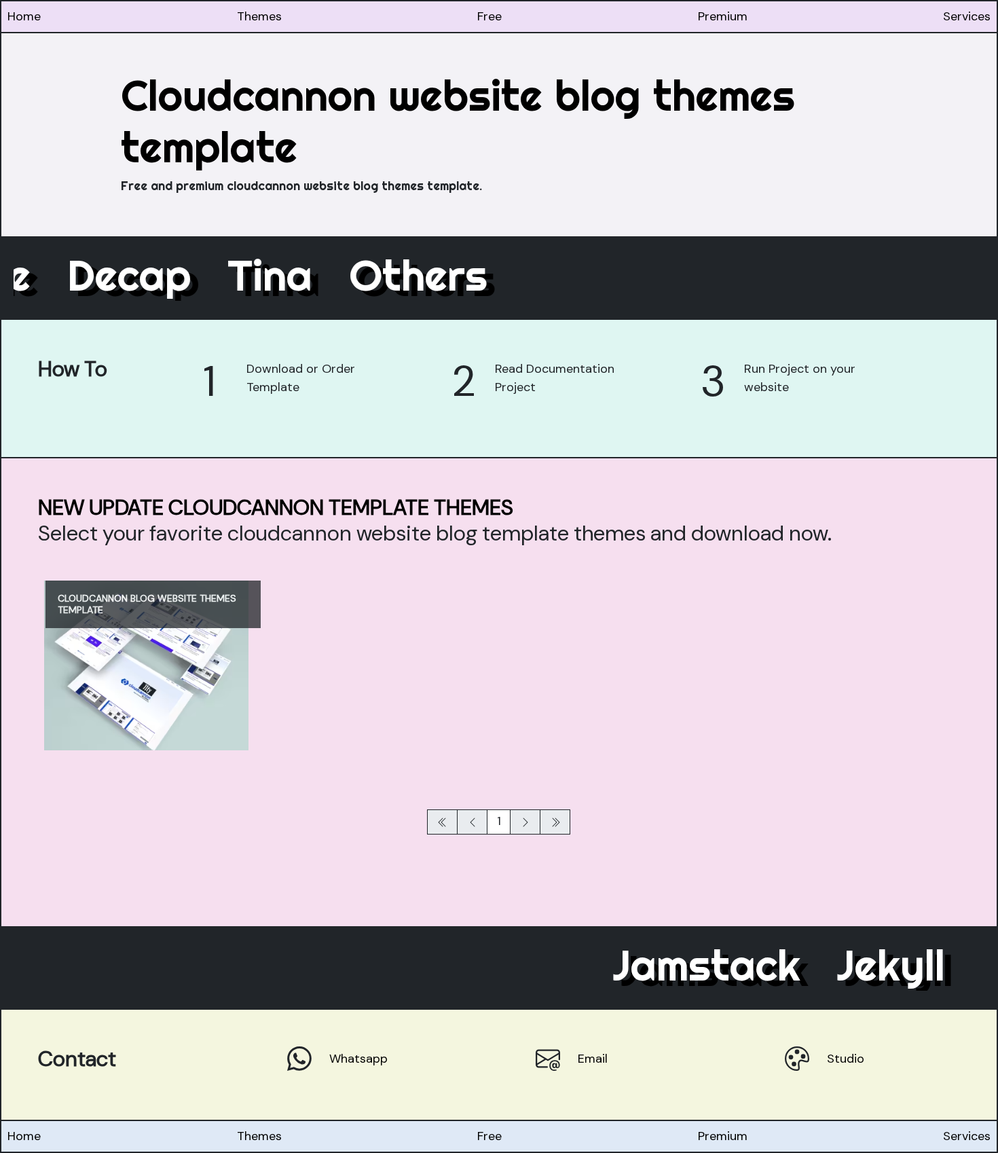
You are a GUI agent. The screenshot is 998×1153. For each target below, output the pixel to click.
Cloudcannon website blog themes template (458, 121)
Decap (150, 275)
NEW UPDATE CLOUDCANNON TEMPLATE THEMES (275, 507)
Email (593, 1058)
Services (967, 16)
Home (24, 16)
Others (440, 275)
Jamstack (685, 964)
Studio (845, 1058)
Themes (259, 16)
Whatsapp (358, 1058)
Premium (722, 16)
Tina (291, 275)
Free (489, 16)
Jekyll (869, 964)
